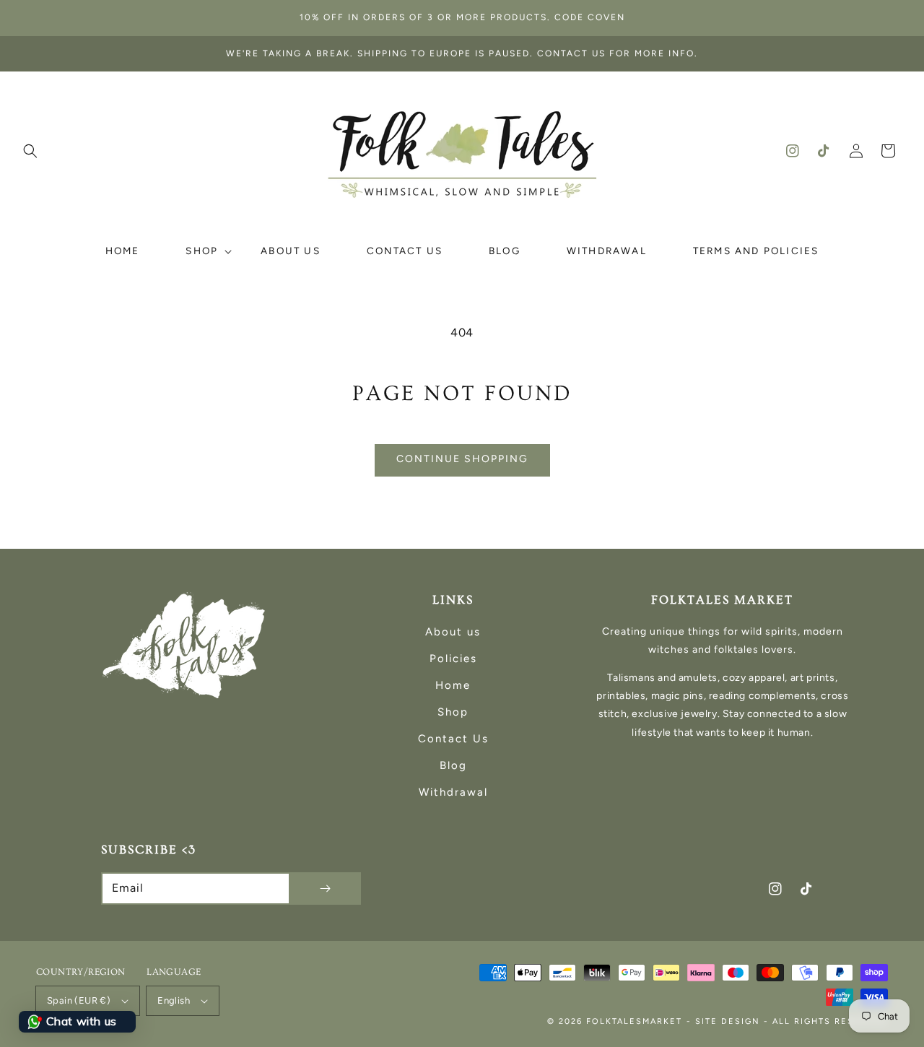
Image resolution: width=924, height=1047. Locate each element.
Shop (452, 711)
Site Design (727, 1021)
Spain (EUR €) (78, 1000)
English (173, 1000)
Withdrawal (453, 792)
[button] (30, 151)
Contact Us (453, 738)
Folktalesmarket (634, 1021)
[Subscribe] (325, 888)
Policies (453, 658)
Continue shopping (462, 459)
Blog (453, 765)
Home (453, 685)
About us (453, 631)
